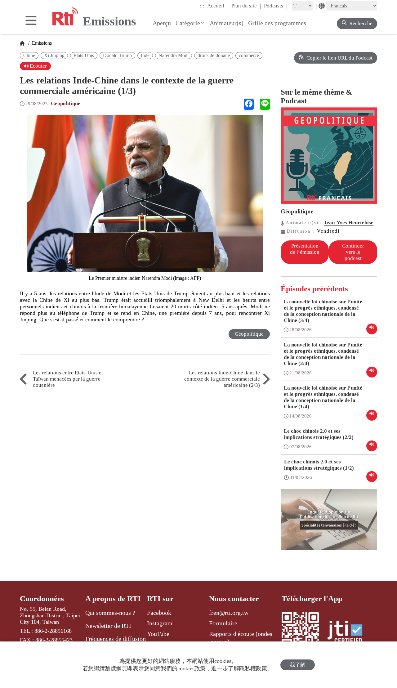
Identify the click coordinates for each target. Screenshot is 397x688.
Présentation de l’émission (304, 249)
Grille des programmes (277, 23)
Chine (29, 55)
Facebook (159, 612)
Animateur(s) (226, 23)
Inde (145, 55)
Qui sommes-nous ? (110, 612)
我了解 (298, 665)
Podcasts (276, 5)
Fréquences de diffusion (115, 638)
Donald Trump (117, 55)
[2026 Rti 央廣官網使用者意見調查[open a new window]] (329, 524)
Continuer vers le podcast (353, 252)
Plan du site (246, 5)
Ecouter (38, 66)
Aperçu (162, 23)
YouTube (158, 633)
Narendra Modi (173, 55)
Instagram (159, 623)
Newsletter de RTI (108, 625)
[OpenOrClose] (31, 21)
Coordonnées (42, 598)
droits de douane (214, 55)
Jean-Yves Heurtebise (348, 223)
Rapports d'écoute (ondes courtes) (240, 637)
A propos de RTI (113, 598)
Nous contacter (234, 598)
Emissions (41, 43)
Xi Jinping (54, 55)
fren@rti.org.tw (228, 612)
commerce (249, 55)
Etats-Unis (84, 55)
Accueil (218, 5)
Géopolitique (65, 103)
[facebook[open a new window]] (249, 104)
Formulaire (223, 623)
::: (202, 6)
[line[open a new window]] (265, 104)
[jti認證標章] (348, 633)
